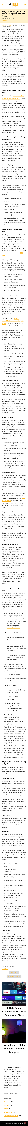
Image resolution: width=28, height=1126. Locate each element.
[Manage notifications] (25, 1123)
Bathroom (7, 1102)
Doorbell (14, 972)
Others (6, 1109)
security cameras (14, 976)
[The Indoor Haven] (13, 4)
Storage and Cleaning (11, 1115)
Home (3, 25)
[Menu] (2, 4)
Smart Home (5, 20)
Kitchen (6, 1105)
